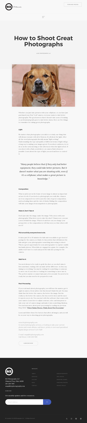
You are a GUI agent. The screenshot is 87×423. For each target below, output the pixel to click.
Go (47, 402)
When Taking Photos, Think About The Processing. (45, 308)
